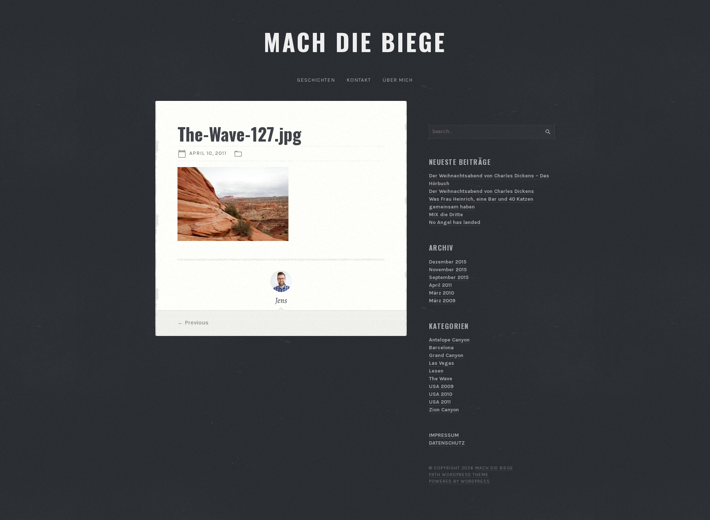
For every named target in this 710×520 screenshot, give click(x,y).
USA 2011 (440, 402)
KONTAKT (358, 80)
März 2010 (441, 293)
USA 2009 (441, 386)
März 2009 (442, 301)
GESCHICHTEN (316, 80)
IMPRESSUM (444, 435)
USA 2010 (440, 394)
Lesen (436, 371)
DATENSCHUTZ (447, 443)
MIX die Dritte (446, 214)
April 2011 (440, 285)
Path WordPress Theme (458, 474)
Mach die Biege (494, 467)
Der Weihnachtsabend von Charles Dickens (481, 191)
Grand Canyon (446, 355)
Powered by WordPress (459, 481)
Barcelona (441, 347)
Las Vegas (441, 363)
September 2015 (449, 277)
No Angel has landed (454, 222)
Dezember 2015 (447, 262)
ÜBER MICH (398, 80)
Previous (197, 322)
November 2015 (448, 269)
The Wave (440, 378)
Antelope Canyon (449, 340)
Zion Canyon (444, 410)
